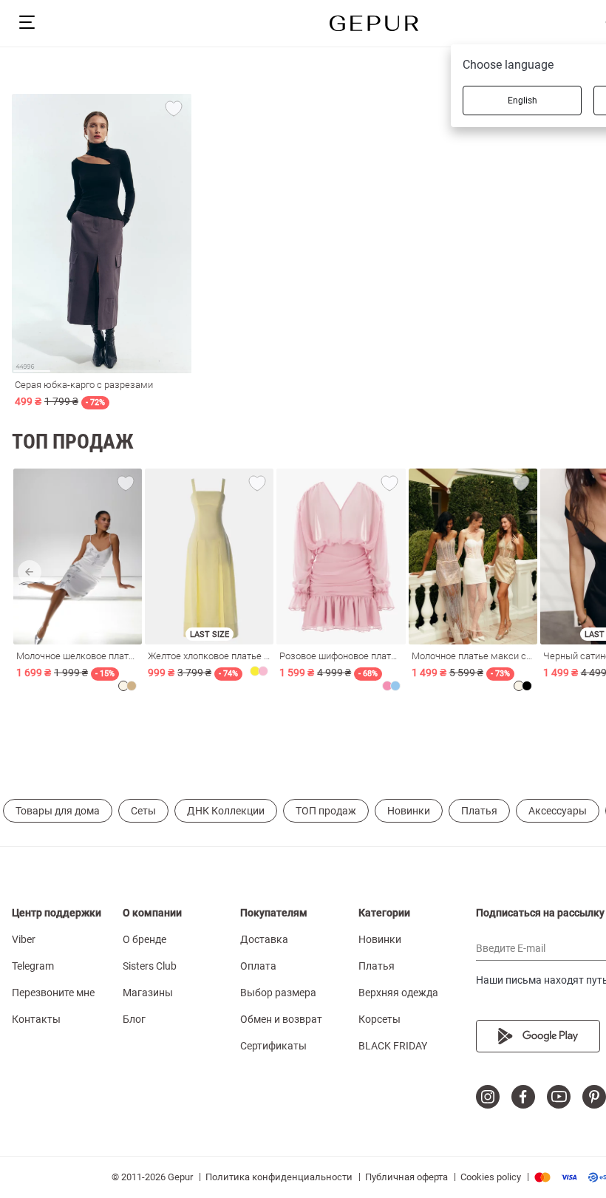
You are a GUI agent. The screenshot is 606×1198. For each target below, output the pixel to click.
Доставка (264, 939)
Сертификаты (273, 1046)
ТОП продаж (326, 811)
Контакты (36, 1019)
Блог (134, 1019)
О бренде (144, 939)
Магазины (148, 992)
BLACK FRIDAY (392, 1046)
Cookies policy (490, 1176)
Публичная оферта (406, 1176)
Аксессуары (557, 811)
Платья (479, 811)
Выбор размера (278, 992)
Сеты (143, 811)
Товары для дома (58, 811)
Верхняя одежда (398, 992)
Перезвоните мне (53, 992)
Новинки (408, 811)
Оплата (258, 966)
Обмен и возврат (281, 1019)
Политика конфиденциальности (279, 1176)
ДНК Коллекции (226, 811)
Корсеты (379, 1019)
